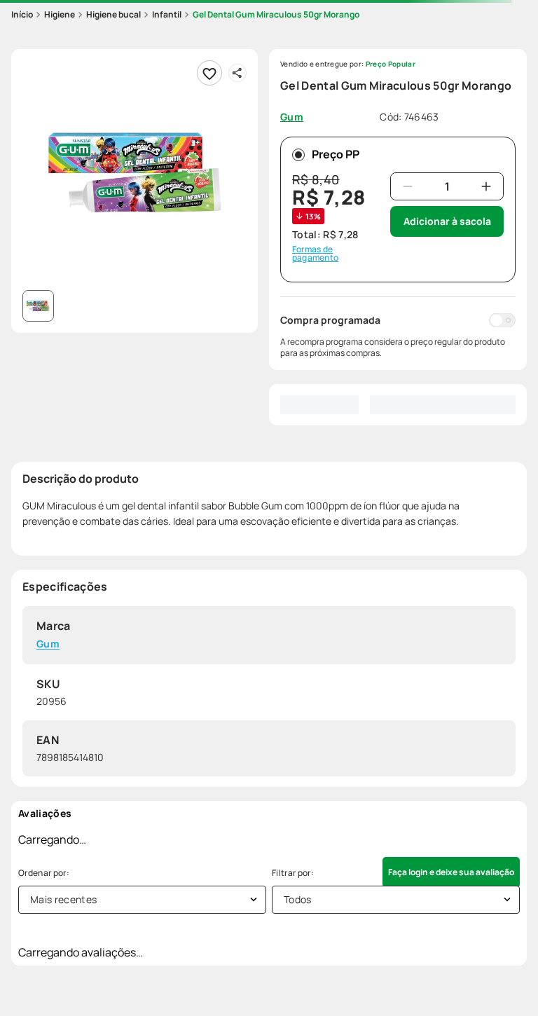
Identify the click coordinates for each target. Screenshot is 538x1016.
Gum (48, 644)
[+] (486, 186)
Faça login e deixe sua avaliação (451, 872)
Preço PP (335, 154)
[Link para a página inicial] (22, 14)
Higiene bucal (113, 14)
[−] (408, 186)
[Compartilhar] (237, 73)
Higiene (59, 14)
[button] (134, 172)
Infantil (166, 14)
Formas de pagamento (315, 253)
